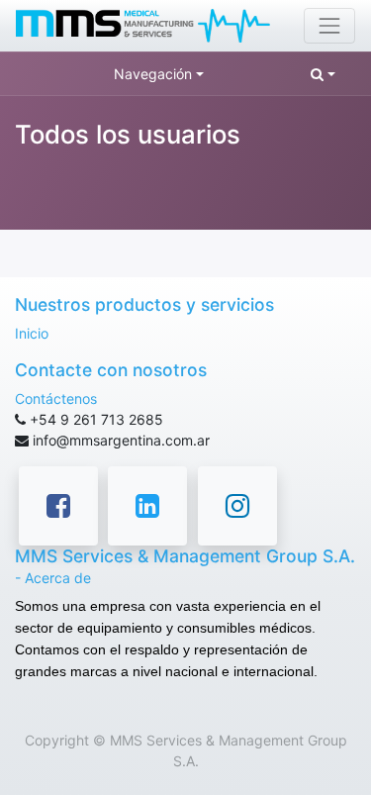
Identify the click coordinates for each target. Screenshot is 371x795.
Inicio (31, 333)
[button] (323, 73)
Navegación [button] (153, 73)
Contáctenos (56, 398)
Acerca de (58, 577)
